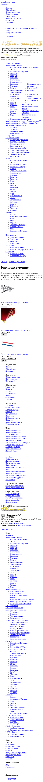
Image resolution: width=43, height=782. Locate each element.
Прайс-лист (10, 416)
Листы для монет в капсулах (21, 602)
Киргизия (14, 187)
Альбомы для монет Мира (16, 436)
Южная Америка (16, 227)
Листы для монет (12, 461)
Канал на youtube (12, 500)
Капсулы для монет (17, 144)
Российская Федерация (19, 72)
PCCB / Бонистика (13, 726)
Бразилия (13, 105)
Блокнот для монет (13, 447)
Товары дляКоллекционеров (12, 137)
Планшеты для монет (14, 473)
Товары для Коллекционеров (17, 620)
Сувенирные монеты (18, 171)
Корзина (4, 4)
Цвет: (4, 358)
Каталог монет (11, 502)
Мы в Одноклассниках (14, 498)
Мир (12, 229)
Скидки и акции (12, 14)
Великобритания (16, 90)
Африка (13, 220)
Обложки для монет (13, 449)
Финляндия (14, 98)
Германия (14, 86)
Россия (12, 214)
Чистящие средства (17, 154)
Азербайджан (15, 173)
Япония (13, 113)
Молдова (13, 191)
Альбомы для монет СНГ (15, 438)
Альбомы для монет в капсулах (18, 443)
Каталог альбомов (13, 63)
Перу (12, 115)
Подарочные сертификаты (20, 119)
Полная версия (6, 529)
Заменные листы (16, 131)
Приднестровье (16, 82)
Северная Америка (17, 225)
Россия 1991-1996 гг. (18, 165)
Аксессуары (14, 243)
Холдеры (13, 241)
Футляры (13, 127)
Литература (14, 156)
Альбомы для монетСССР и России (13, 433)
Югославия (14, 94)
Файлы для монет (12, 459)
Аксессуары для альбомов (16, 125)
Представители (11, 379)
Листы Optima (11, 451)
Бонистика (10, 245)
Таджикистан (15, 200)
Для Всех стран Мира (30, 107)
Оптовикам (10, 20)
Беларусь (13, 76)
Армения (13, 175)
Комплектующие (16, 133)
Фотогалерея (10, 393)
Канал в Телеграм (12, 494)
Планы (8, 367)
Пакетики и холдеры (18, 256)
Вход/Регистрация (8, 2)
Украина (13, 74)
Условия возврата (12, 424)
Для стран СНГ (27, 104)
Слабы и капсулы (17, 239)
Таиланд (13, 109)
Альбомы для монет (17, 262)
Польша (13, 88)
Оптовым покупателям (15, 486)
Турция (13, 111)
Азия (12, 218)
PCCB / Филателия (13, 732)
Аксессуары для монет (19, 140)
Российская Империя (18, 67)
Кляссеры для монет (13, 463)
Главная (9, 8)
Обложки (13, 129)
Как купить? (32, 88)
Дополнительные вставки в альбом (14, 354)
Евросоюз (14, 84)
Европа (13, 223)
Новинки (34, 67)
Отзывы (30, 90)
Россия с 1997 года (17, 167)
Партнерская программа (15, 488)
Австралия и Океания (18, 216)
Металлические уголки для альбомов (15, 330)
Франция (13, 210)
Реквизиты (10, 387)
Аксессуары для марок (19, 150)
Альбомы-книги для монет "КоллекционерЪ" (23, 121)
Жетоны (13, 169)
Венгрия (13, 179)
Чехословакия (15, 92)
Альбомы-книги (12, 606)
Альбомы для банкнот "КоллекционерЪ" (21, 123)
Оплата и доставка (13, 12)
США (12, 101)
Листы (24, 109)
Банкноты (9, 212)
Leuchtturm (10, 457)
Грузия (12, 181)
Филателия (10, 252)
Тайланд (13, 202)
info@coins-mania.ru (13, 32)
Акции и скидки (12, 410)
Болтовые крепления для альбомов (14, 302)
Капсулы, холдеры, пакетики (21, 249)
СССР (12, 69)
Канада (13, 103)
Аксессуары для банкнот (19, 152)
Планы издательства (13, 18)
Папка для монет (12, 465)
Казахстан (14, 78)
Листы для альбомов (14, 440)
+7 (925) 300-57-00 (8, 55)
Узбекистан (14, 206)
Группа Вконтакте (13, 496)
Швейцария (14, 96)
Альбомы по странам (14, 65)
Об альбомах (10, 10)
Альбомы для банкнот (14, 608)
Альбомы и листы (17, 237)
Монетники (10, 480)
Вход (7, 765)
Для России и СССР (18, 591)
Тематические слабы (18, 148)
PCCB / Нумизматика (14, 715)
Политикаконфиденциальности (14, 421)
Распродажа (10, 16)
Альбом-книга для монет (15, 471)
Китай (12, 107)
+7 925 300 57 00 (12, 779)
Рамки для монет (16, 146)
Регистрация (10, 767)
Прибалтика (15, 80)
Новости (9, 389)
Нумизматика (11, 235)
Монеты (9, 158)
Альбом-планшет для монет (16, 475)
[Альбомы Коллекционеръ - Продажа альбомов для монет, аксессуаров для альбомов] (13, 511)
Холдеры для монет (17, 142)
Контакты (9, 22)
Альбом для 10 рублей (14, 478)
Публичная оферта (13, 418)
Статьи (8, 391)
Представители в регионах (34, 85)
